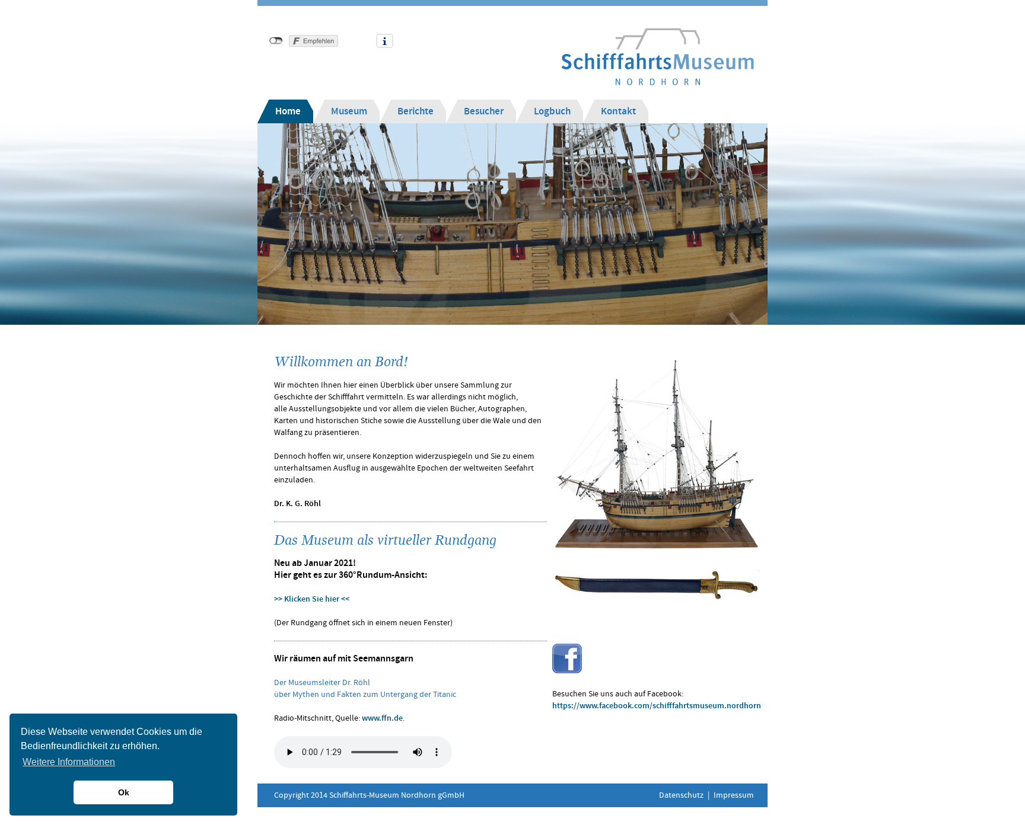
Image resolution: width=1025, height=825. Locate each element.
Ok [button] (123, 792)
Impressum (734, 795)
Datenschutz (681, 795)
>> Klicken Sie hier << (311, 599)
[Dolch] (656, 588)
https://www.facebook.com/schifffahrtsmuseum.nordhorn (656, 706)
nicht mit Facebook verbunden (276, 40)
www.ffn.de (382, 718)
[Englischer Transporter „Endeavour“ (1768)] (656, 459)
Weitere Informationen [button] (69, 762)
